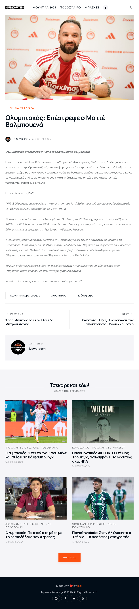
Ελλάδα (29, 108)
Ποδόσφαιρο (14, 108)
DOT (80, 586)
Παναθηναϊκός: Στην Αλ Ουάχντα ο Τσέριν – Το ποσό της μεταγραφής (101, 534)
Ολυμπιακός (58, 295)
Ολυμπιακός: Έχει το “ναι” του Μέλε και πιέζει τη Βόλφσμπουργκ (36, 455)
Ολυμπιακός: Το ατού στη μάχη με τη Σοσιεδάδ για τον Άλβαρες (33, 534)
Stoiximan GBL (101, 448)
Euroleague (80, 448)
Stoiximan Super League (25, 295)
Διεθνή (46, 524)
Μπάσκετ (119, 448)
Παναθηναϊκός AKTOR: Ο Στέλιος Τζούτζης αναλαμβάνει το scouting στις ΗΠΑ (102, 457)
